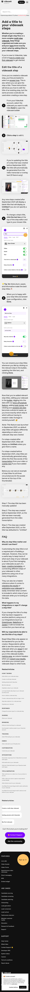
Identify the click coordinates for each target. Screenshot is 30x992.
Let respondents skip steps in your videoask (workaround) (13, 691)
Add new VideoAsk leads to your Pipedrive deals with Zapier (14, 766)
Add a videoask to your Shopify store (11, 744)
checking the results (10, 586)
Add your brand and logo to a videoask (11, 725)
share (20, 649)
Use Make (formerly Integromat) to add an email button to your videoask (14, 791)
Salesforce (17, 622)
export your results (17, 659)
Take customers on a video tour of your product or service (14, 774)
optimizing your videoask (12, 588)
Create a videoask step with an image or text (13, 698)
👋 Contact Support (15, 835)
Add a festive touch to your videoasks (11, 783)
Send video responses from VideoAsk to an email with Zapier (14, 758)
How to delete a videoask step (9, 695)
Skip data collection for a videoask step (11, 701)
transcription (7, 461)
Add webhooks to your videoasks (10, 762)
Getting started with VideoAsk (9, 682)
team (12, 46)
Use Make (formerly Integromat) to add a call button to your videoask (15, 786)
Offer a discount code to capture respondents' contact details (13, 779)
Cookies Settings (13, 987)
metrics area (7, 656)
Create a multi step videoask (9, 679)
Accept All (22, 987)
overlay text (7, 464)
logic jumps (19, 405)
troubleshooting (22, 15)
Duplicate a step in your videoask (10, 688)
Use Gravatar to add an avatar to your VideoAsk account (13, 729)
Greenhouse (7, 622)
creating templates (14, 566)
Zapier (4, 625)
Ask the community (15, 841)
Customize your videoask (8, 751)
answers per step (19, 408)
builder (9, 400)
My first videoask (6, 685)
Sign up (21, 2)
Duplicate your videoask (8, 704)
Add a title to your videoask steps (10, 676)
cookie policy (14, 984)
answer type (14, 80)
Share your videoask (7, 718)
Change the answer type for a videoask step (13, 711)
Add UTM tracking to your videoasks (11, 737)
